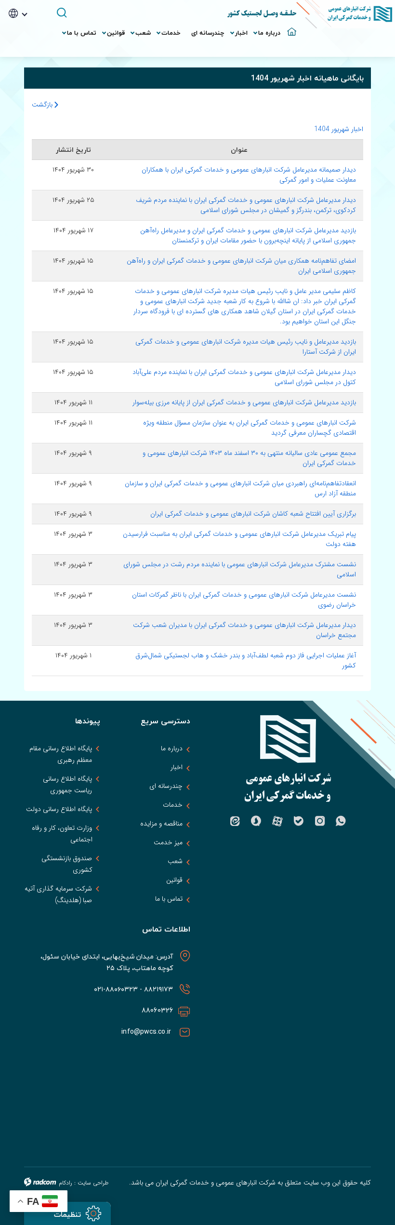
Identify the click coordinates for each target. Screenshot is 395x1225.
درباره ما (172, 748)
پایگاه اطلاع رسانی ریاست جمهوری (67, 784)
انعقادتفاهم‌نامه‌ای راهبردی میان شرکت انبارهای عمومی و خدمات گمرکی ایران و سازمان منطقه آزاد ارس (240, 488)
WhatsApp (341, 821)
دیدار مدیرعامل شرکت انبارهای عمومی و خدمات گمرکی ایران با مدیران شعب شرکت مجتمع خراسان (244, 630)
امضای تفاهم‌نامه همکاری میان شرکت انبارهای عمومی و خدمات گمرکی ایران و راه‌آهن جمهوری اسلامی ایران (241, 265)
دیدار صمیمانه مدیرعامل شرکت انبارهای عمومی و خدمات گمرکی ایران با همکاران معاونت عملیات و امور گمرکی (249, 174)
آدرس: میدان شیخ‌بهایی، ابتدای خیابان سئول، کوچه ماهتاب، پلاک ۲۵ (106, 962)
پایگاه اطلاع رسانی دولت (59, 809)
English (31, 42)
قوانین (174, 880)
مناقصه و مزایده (161, 823)
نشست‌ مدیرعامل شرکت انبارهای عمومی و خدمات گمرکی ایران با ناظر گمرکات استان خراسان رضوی (244, 599)
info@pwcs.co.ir (147, 1031)
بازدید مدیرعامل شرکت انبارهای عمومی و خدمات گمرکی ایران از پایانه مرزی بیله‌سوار (244, 402)
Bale (298, 821)
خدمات (173, 804)
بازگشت (43, 104)
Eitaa (235, 821)
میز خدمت (168, 842)
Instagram (320, 821)
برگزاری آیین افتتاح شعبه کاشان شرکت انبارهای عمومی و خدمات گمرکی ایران (253, 513)
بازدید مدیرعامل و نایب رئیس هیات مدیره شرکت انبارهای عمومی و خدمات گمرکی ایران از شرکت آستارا (245, 346)
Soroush (256, 821)
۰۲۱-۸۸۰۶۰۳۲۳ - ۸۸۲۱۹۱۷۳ (132, 989)
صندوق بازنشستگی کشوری (66, 864)
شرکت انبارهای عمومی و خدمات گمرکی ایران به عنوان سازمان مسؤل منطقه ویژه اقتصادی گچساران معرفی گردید (249, 427)
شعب (175, 861)
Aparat (277, 821)
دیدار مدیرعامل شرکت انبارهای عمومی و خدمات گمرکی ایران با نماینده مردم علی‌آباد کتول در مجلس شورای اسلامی (244, 377)
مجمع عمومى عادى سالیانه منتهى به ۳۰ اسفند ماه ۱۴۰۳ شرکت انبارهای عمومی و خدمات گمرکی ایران (249, 458)
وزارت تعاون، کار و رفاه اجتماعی (62, 834)
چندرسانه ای (166, 786)
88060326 (157, 1010)
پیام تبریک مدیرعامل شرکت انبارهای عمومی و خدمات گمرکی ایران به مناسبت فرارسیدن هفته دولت (239, 539)
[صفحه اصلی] (291, 28)
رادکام (65, 1182)
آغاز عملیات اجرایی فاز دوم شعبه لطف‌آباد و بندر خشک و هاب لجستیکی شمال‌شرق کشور (245, 660)
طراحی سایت (93, 1182)
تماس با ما (169, 898)
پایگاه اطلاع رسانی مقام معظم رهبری (60, 754)
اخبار (177, 767)
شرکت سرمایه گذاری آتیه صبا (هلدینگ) (58, 894)
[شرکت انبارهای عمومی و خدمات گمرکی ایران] (345, 14)
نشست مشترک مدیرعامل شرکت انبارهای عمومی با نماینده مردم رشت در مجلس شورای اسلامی (239, 569)
